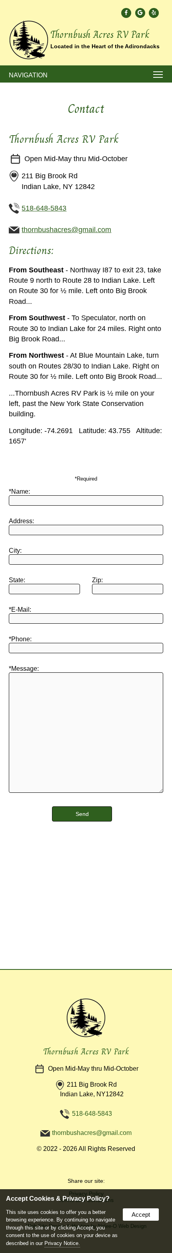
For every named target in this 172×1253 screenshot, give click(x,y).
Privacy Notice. (62, 1243)
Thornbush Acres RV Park (86, 1051)
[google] (140, 13)
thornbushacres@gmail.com (66, 230)
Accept (141, 1214)
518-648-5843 (44, 208)
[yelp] (154, 13)
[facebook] (126, 13)
